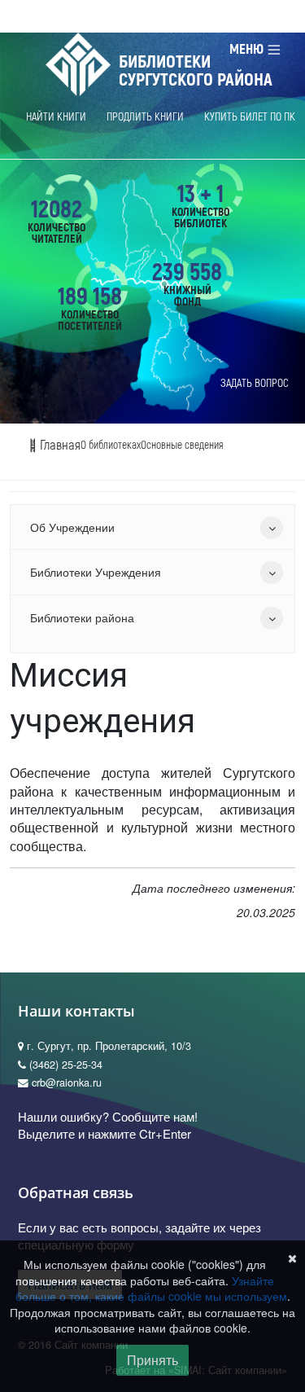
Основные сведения (182, 445)
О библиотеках (111, 445)
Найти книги (56, 117)
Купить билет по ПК (249, 117)
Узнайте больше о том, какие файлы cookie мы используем (151, 1288)
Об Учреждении (72, 527)
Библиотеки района (82, 617)
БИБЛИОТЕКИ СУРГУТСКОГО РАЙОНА (195, 70)
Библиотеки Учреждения (95, 572)
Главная (59, 445)
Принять (152, 1359)
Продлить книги (145, 117)
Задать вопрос (254, 383)
